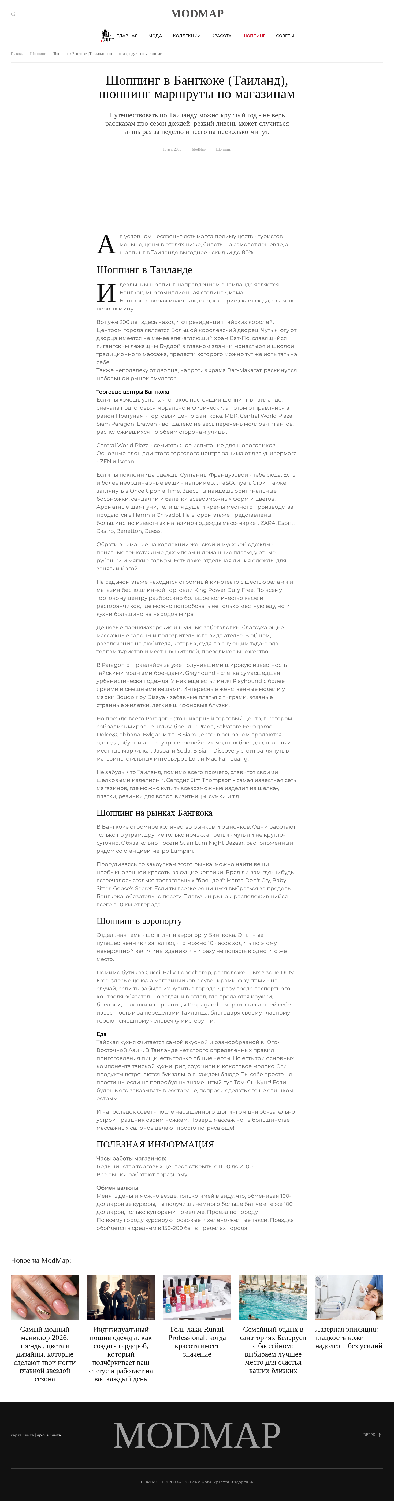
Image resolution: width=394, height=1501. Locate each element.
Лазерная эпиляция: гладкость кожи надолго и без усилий (348, 1337)
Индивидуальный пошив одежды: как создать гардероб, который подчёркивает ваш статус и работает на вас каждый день (121, 1354)
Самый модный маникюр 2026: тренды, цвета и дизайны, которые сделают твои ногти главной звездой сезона (45, 1354)
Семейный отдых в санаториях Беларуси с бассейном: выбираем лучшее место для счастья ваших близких (273, 1350)
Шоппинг (253, 36)
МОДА (155, 36)
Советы (285, 36)
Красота (221, 36)
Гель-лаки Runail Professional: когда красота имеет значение (197, 1341)
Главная (127, 36)
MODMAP (197, 14)
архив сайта (49, 1435)
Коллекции (187, 36)
